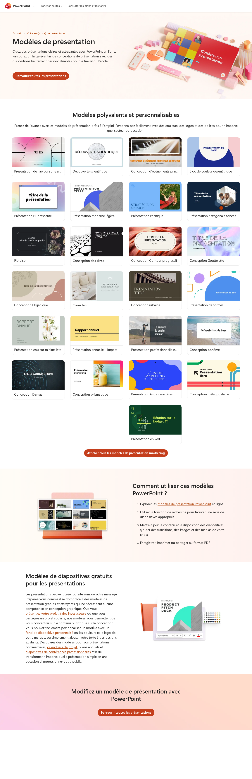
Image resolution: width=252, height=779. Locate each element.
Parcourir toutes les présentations (41, 76)
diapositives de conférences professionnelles (58, 652)
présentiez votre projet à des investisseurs (56, 613)
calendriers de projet (62, 647)
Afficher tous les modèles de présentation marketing (126, 453)
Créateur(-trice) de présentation (46, 33)
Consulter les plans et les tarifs (87, 6)
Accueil (17, 33)
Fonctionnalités (50, 6)
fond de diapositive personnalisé (49, 632)
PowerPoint (21, 6)
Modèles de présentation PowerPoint (184, 504)
